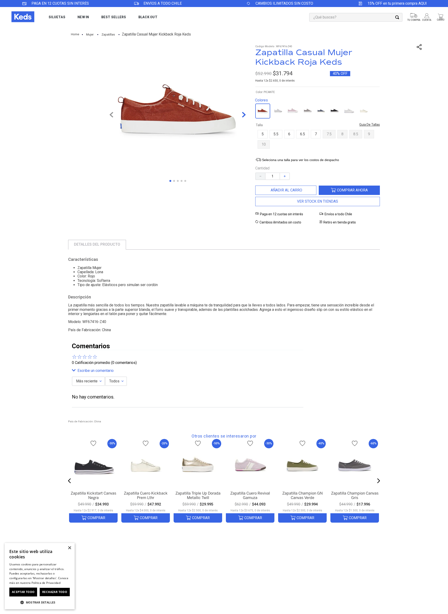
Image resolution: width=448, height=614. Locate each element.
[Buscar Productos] (398, 17)
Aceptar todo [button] (23, 592)
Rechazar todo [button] (54, 592)
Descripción (79, 297)
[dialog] (40, 576)
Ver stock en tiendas (317, 201)
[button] (263, 134)
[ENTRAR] (427, 17)
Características (83, 259)
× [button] (69, 548)
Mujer (90, 34)
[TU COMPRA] (413, 17)
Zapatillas (108, 34)
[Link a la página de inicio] (75, 34)
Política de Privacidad (46, 583)
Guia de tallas (369, 124)
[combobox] (355, 17)
